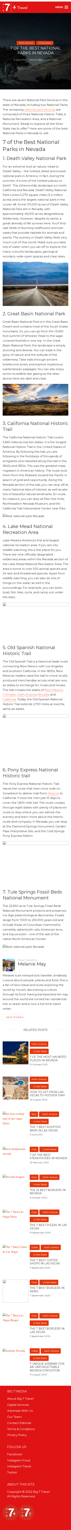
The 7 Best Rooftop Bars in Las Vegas (45, 1128)
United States (44, 43)
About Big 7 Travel (20, 1398)
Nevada (43, 694)
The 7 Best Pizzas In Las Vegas (48, 1227)
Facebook (14, 1454)
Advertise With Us (20, 1410)
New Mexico (54, 690)
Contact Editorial (19, 1423)
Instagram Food (18, 1460)
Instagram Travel (19, 1466)
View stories (14, 1017)
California (9, 699)
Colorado (9, 694)
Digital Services (18, 1405)
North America (26, 43)
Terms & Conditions (21, 1429)
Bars (34, 1114)
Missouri (53, 793)
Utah (20, 694)
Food (34, 1149)
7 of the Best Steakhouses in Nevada (48, 1156)
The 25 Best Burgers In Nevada (48, 1192)
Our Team (14, 1417)
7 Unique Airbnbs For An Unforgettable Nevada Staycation (47, 1367)
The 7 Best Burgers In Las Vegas (47, 1330)
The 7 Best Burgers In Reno (47, 1289)
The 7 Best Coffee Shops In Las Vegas (45, 1262)
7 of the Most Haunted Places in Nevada (48, 1058)
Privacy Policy (17, 1435)
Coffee (35, 1247)
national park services (39, 109)
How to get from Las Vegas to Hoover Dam (47, 1094)
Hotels (35, 1351)
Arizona (31, 694)
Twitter (12, 1472)
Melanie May (36, 59)
